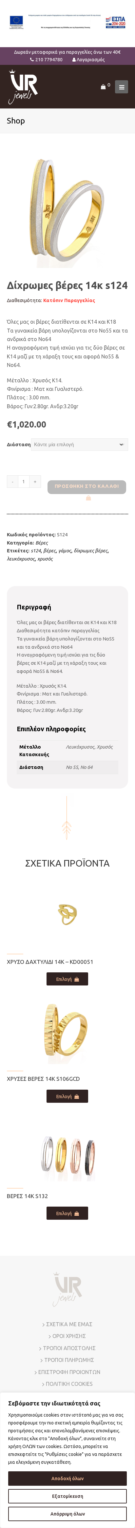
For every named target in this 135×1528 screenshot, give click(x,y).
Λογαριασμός (91, 59)
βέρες (49, 550)
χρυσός (45, 559)
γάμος (64, 550)
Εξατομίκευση (67, 1496)
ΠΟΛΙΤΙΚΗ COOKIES (69, 1384)
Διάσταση (19, 444)
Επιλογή (64, 979)
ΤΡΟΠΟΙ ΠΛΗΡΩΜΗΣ (69, 1360)
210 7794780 (49, 59)
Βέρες (41, 542)
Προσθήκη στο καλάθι (87, 486)
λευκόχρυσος (21, 559)
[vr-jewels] (23, 86)
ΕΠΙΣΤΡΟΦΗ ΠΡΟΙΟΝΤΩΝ (69, 1372)
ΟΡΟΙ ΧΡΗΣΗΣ (69, 1336)
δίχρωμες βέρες (90, 550)
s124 (36, 550)
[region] (67, 1460)
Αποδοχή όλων (67, 1478)
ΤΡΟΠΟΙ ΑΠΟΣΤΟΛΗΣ (69, 1348)
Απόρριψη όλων (67, 1514)
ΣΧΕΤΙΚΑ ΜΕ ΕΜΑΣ (69, 1324)
